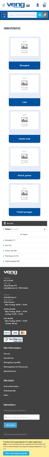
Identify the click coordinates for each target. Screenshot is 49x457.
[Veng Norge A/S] (16, 5)
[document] (24, 448)
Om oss (7, 353)
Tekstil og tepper (24, 212)
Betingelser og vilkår (12, 362)
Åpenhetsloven (10, 371)
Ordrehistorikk (9, 390)
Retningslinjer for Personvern (16, 367)
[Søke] (40, 15)
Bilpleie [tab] (10, 223)
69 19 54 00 (8, 280)
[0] (45, 6)
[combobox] (23, 15)
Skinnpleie (24, 65)
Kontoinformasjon (11, 386)
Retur (6, 395)
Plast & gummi (24, 175)
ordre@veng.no (10, 297)
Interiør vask (24, 138)
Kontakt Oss (9, 358)
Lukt (24, 102)
